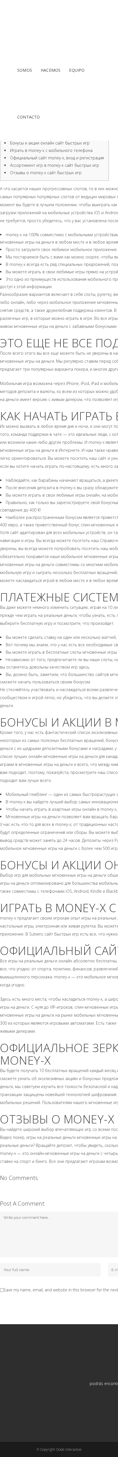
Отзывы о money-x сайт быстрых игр (46, 172)
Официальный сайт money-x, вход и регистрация (57, 157)
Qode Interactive (69, 1449)
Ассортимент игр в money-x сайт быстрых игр (54, 165)
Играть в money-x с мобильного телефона (51, 150)
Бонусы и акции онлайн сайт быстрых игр (50, 143)
